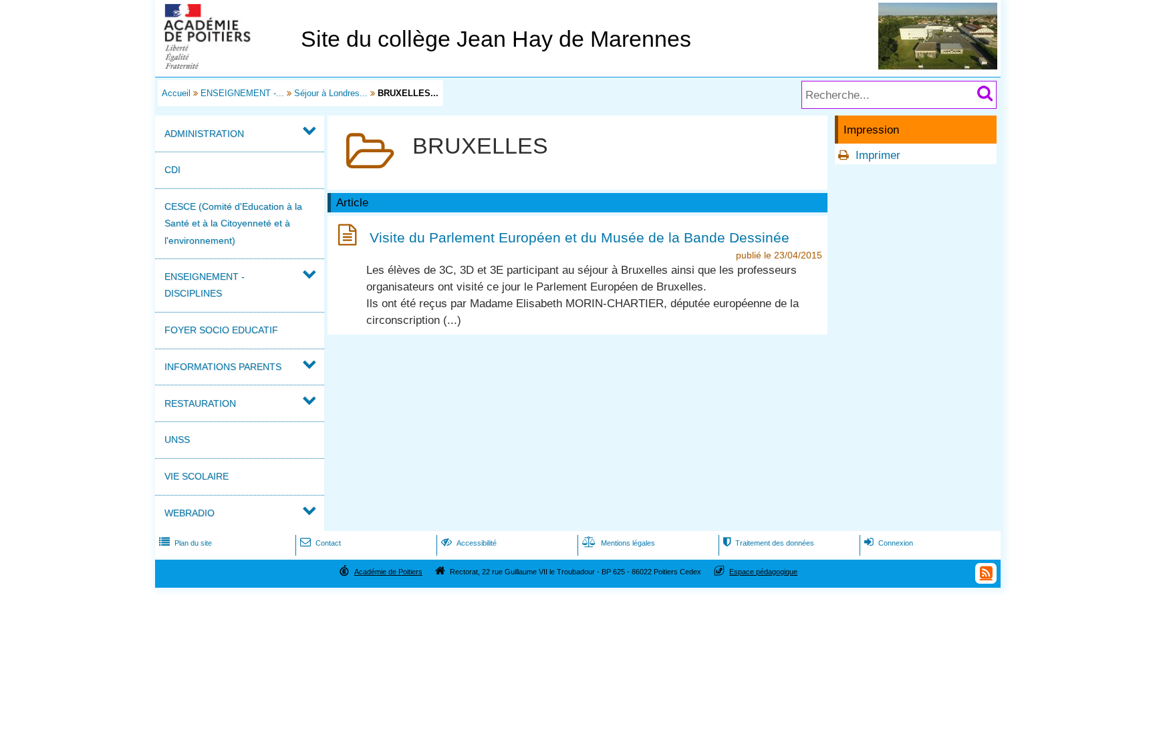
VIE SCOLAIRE (196, 476)
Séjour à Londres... (331, 93)
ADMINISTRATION (204, 133)
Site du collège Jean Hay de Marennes (496, 39)
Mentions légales (618, 543)
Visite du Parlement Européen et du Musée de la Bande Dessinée (579, 237)
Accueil (176, 93)
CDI (172, 169)
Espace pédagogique (763, 572)
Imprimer (878, 155)
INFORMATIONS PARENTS (222, 366)
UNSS (177, 439)
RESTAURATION (200, 403)
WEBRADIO (189, 513)
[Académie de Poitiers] (225, 65)
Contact (320, 543)
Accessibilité (469, 543)
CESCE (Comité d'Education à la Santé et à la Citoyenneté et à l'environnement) (233, 223)
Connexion (888, 543)
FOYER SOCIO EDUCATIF (221, 330)
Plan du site (185, 543)
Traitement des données (768, 543)
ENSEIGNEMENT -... (242, 93)
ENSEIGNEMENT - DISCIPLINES (204, 285)
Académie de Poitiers (388, 572)
